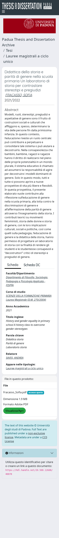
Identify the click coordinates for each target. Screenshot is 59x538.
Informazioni (15, 453)
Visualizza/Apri (14, 411)
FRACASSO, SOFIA (18, 95)
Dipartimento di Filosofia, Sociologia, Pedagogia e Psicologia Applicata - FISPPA (27, 281)
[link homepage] (28, 6)
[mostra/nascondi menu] (3, 11)
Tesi (9, 50)
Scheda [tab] (12, 265)
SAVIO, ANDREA (14, 358)
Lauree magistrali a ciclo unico (24, 368)
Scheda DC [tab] (32, 265)
